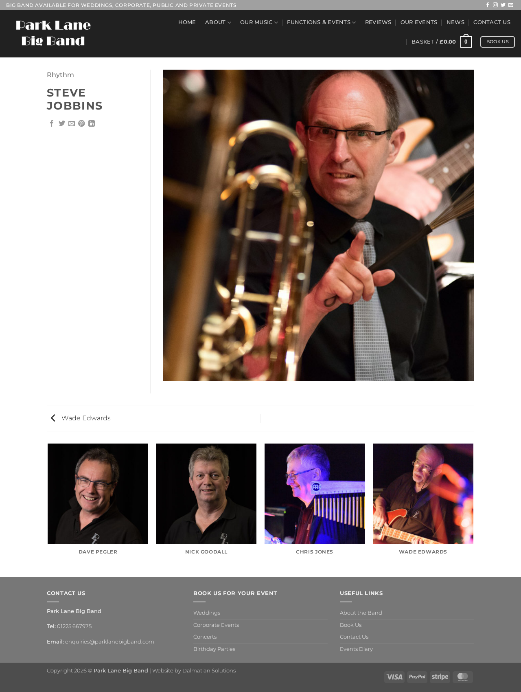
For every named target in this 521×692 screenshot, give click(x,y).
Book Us (350, 625)
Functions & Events (318, 22)
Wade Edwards (85, 418)
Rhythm (60, 75)
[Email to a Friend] (71, 123)
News (455, 22)
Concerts (205, 637)
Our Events (419, 22)
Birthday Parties (214, 649)
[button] (442, 42)
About (215, 22)
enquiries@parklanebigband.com (109, 642)
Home (187, 22)
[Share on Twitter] (62, 123)
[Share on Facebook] (51, 123)
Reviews (378, 22)
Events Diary (356, 649)
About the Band (361, 613)
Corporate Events (216, 625)
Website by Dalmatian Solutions (194, 671)
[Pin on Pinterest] (81, 123)
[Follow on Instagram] (495, 5)
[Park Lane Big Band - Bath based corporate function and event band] (53, 34)
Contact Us (491, 22)
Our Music (256, 22)
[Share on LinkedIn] (91, 123)
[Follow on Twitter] (503, 5)
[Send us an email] (510, 5)
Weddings (206, 613)
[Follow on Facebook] (487, 5)
